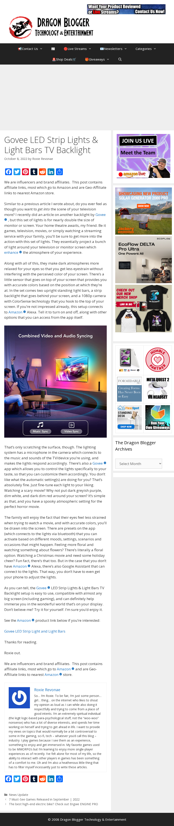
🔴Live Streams (75, 49)
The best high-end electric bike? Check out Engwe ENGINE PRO (53, 804)
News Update (18, 795)
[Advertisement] (87, 96)
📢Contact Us (28, 49)
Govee (98, 463)
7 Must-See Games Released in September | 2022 (44, 799)
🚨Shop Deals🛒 (64, 59)
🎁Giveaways (95, 59)
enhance (11, 252)
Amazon (15, 312)
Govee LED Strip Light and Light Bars (34, 631)
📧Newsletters (111, 49)
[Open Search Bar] (120, 59)
